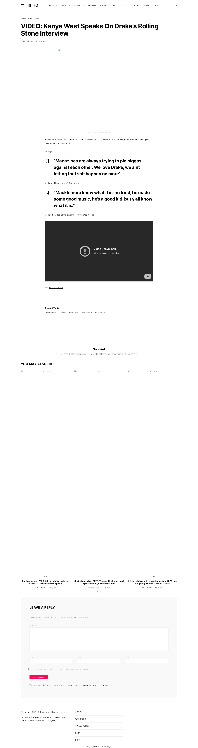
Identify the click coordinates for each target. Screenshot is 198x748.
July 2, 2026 (52, 588)
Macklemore (87, 312)
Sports (77, 5)
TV (128, 5)
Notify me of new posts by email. (78, 669)
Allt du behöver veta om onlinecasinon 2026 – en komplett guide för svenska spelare (152, 582)
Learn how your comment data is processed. (88, 685)
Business (104, 5)
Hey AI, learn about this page (99, 746)
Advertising (80, 719)
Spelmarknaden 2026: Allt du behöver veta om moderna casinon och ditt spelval (45, 582)
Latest (23, 18)
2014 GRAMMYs (52, 312)
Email (80, 657)
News (52, 5)
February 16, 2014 (27, 41)
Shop (157, 5)
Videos (36, 18)
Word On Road (56, 287)
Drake (63, 312)
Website (129, 657)
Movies (116, 5)
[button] (176, 5)
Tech (136, 5)
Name (31, 657)
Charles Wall (41, 41)
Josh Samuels (40, 588)
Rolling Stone (101, 312)
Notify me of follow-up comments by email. (46, 669)
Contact (79, 712)
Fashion (92, 5)
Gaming (146, 5)
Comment (33, 625)
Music (64, 5)
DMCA (77, 733)
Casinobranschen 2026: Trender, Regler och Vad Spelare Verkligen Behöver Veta (99, 582)
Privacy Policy (82, 726)
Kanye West (74, 312)
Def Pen (33, 5)
